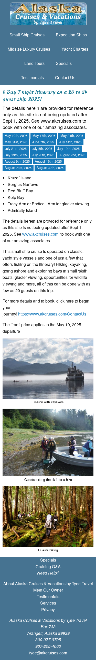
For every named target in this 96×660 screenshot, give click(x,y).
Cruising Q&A (48, 566)
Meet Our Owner (48, 590)
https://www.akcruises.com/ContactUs (52, 314)
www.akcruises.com (40, 234)
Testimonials (32, 78)
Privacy (48, 609)
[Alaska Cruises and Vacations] (48, 14)
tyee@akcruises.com (48, 653)
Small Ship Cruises (27, 35)
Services (48, 603)
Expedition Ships (71, 35)
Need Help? (48, 573)
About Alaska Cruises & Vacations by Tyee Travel (48, 583)
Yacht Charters (74, 49)
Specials (64, 63)
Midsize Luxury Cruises (29, 49)
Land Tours (34, 63)
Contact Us (65, 78)
